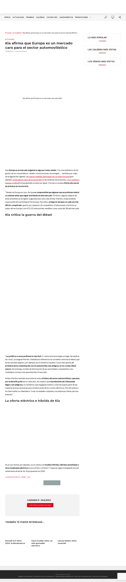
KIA (29, 477)
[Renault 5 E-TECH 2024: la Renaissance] (16, 532)
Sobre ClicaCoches (25, 576)
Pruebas (30, 17)
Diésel (23, 477)
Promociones (81, 17)
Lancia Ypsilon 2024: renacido (67, 542)
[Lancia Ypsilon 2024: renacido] (68, 532)
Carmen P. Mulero (21, 51)
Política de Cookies (100, 576)
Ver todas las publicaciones (40, 505)
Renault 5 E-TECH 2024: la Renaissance (15, 542)
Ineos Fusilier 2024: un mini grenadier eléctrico (42, 543)
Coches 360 (52, 17)
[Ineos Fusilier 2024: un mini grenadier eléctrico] (42, 532)
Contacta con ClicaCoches (44, 576)
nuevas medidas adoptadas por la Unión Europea (49, 176)
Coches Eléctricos (12, 477)
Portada (8, 33)
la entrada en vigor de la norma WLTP (28, 180)
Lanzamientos (66, 17)
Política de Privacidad (83, 576)
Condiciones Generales (64, 576)
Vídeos (7, 17)
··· (90, 17)
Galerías (40, 17)
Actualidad (18, 17)
